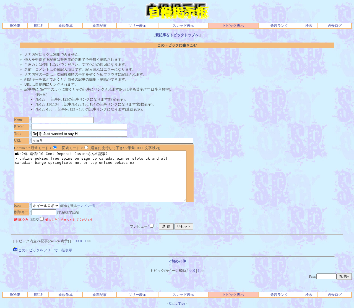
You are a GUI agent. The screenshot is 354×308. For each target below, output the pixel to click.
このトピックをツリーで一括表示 (44, 250)
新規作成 (65, 25)
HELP (38, 25)
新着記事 (99, 25)
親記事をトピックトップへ (177, 35)
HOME (15, 25)
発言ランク (279, 25)
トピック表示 (233, 25)
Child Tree (177, 303)
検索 (309, 25)
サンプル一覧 (86, 205)
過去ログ (334, 25)
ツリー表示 (137, 25)
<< (77, 241)
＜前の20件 (177, 261)
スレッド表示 (183, 25)
